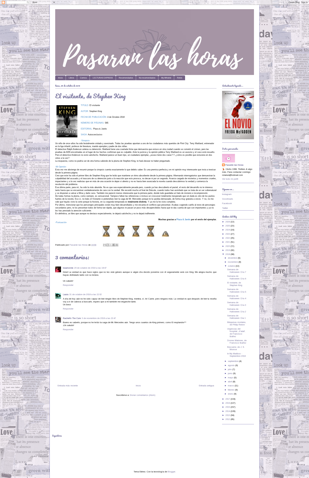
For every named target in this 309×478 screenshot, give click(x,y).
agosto (231, 365)
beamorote (68, 268)
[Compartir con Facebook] (113, 245)
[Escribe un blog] (107, 245)
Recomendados (126, 78)
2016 (228, 403)
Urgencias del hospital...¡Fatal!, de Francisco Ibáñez (236, 333)
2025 (228, 226)
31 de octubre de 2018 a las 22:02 (85, 294)
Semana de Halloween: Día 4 (236, 297)
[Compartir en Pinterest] (116, 245)
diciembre (233, 258)
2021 (228, 242)
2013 (228, 415)
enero (231, 394)
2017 (228, 399)
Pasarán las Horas (234, 165)
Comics (83, 78)
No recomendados (147, 78)
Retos (179, 78)
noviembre (233, 262)
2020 (228, 246)
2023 (228, 234)
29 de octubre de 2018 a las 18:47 (90, 268)
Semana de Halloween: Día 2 (236, 310)
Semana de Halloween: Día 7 (236, 270)
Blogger (171, 471)
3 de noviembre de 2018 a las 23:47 (99, 318)
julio (230, 369)
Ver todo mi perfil (230, 179)
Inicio (60, 78)
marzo (231, 385)
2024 (228, 230)
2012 (228, 419)
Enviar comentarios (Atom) (142, 395)
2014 (228, 411)
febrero (231, 390)
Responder (68, 285)
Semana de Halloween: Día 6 (236, 277)
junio (230, 373)
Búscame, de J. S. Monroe (236, 348)
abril (230, 381)
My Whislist (166, 78)
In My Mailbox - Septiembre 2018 (236, 354)
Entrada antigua (206, 385)
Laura (65, 294)
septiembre (233, 361)
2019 (228, 250)
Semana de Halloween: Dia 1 (236, 316)
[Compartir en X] (110, 245)
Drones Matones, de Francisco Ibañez (237, 341)
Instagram (227, 194)
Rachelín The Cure (72, 318)
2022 (228, 238)
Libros (71, 78)
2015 (228, 407)
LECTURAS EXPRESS (103, 78)
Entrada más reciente (68, 385)
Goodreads (227, 199)
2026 (228, 222)
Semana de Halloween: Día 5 (236, 290)
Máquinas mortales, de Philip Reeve (236, 323)
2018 (228, 254)
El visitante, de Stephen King (234, 283)
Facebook (227, 203)
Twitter (225, 208)
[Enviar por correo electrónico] (104, 245)
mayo (231, 377)
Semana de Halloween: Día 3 (236, 303)
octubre (232, 266)
